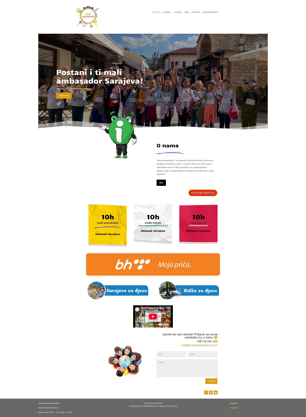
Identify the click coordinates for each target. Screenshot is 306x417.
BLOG (187, 12)
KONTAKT (196, 12)
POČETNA (157, 12)
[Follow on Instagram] (211, 392)
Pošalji (211, 381)
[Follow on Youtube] (216, 392)
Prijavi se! (64, 95)
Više (161, 183)
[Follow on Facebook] (206, 392)
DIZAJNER (234, 408)
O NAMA (166, 12)
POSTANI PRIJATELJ (210, 12)
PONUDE (178, 12)
